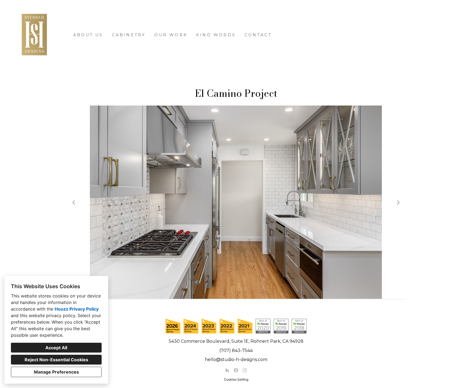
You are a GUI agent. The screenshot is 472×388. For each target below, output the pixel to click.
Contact (258, 34)
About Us (88, 34)
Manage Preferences (56, 372)
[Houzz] (227, 370)
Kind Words (216, 34)
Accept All (56, 347)
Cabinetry (129, 34)
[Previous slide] (73, 202)
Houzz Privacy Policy (77, 309)
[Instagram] (244, 370)
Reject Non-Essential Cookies (56, 359)
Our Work (170, 34)
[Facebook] (236, 370)
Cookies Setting (236, 379)
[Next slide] (398, 202)
